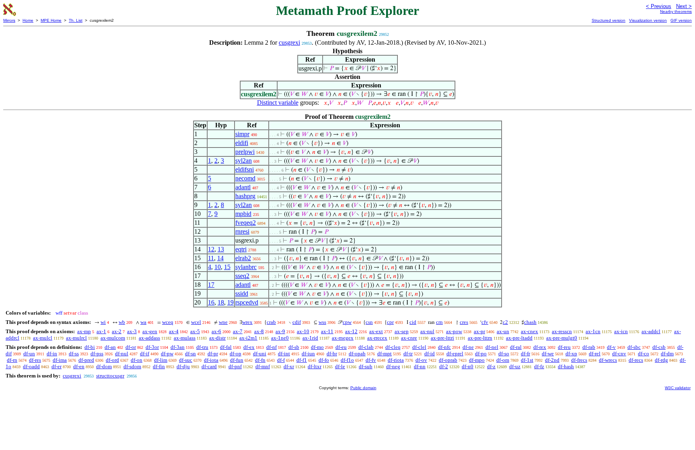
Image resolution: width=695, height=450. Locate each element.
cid (412, 322)
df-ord (112, 360)
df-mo (317, 347)
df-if (144, 353)
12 (211, 249)
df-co (643, 353)
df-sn (190, 353)
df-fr (525, 353)
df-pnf (235, 366)
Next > (684, 6)
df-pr (213, 353)
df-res (35, 360)
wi (103, 322)
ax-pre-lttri (442, 338)
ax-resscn (562, 331)
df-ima (60, 360)
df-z (491, 366)
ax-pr (479, 331)
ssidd (241, 293)
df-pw (167, 353)
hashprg (245, 196)
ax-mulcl (42, 338)
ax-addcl (651, 331)
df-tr (408, 353)
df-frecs (579, 360)
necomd (245, 178)
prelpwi (245, 151)
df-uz (514, 366)
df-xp (571, 353)
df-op (235, 353)
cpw (347, 322)
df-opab (357, 353)
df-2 (443, 366)
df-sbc (634, 347)
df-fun (236, 360)
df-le (340, 366)
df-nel (491, 347)
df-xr (289, 366)
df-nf (271, 347)
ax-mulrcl (76, 338)
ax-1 (101, 331)
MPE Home (51, 20)
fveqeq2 (245, 222)
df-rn (12, 360)
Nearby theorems (676, 11)
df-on (136, 360)
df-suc (185, 360)
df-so (503, 353)
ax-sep (402, 331)
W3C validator (678, 388)
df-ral (516, 347)
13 (221, 249)
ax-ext (376, 331)
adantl (243, 187)
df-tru (202, 347)
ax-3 (132, 331)
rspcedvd (246, 302)
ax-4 (174, 331)
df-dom (104, 366)
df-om (502, 360)
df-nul (121, 353)
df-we (548, 353)
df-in (52, 353)
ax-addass (149, 338)
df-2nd (552, 360)
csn (369, 322)
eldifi (241, 142)
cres (464, 322)
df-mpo (477, 360)
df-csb (659, 347)
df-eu (341, 347)
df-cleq (393, 347)
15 (227, 266)
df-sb (293, 347)
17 (211, 284)
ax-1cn (593, 331)
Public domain (363, 388)
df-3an (178, 347)
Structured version (608, 20)
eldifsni (244, 169)
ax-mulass (184, 338)
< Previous (658, 6)
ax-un (503, 331)
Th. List (75, 20)
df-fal (226, 347)
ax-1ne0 (280, 338)
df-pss (96, 353)
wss (322, 322)
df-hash (566, 366)
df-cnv (619, 353)
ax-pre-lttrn (480, 338)
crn (439, 322)
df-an (110, 347)
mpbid (243, 213)
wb (122, 322)
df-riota (396, 360)
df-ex (249, 347)
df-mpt (384, 353)
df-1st (527, 360)
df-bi (89, 347)
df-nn (420, 366)
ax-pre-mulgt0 (561, 338)
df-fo (324, 360)
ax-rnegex (343, 338)
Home (28, 20)
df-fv (371, 360)
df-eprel (454, 353)
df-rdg (661, 360)
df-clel (419, 347)
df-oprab (448, 360)
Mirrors (9, 20)
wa (143, 322)
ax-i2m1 (248, 338)
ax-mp (84, 331)
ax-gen (149, 331)
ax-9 (280, 331)
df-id (429, 353)
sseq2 (242, 275)
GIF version (681, 20)
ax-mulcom (113, 338)
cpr (390, 322)
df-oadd (31, 366)
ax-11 (327, 331)
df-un (29, 353)
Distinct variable (277, 102)
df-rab (588, 347)
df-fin (159, 366)
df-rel (594, 353)
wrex (247, 322)
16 (211, 302)
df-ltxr (314, 366)
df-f (281, 360)
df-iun (308, 353)
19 (230, 302)
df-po (481, 353)
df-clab (366, 347)
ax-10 (303, 331)
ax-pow (454, 331)
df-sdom (132, 366)
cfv (484, 322)
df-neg (393, 366)
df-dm (667, 353)
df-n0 (467, 366)
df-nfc (444, 347)
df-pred (86, 360)
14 (220, 258)
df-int (284, 353)
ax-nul (427, 331)
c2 (505, 322)
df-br (332, 353)
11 (211, 258)
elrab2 (243, 258)
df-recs (636, 360)
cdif (296, 322)
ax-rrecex (377, 338)
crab (271, 322)
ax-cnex (529, 331)
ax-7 (238, 331)
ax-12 (351, 331)
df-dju (183, 366)
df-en (78, 366)
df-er (56, 366)
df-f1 (301, 360)
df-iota (211, 360)
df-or (130, 347)
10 (217, 266)
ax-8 (259, 331)
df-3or (152, 347)
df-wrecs (608, 360)
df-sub (365, 366)
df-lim (160, 360)
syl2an (243, 160)
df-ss (74, 353)
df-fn (260, 360)
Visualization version (648, 20)
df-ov (421, 360)
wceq (167, 322)
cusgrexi (289, 42)
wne (223, 322)
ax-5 (195, 331)
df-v (611, 347)
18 (221, 302)
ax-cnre (409, 338)
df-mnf (262, 366)
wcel (196, 322)
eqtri (241, 249)
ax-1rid (310, 338)
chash (530, 322)
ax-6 (216, 331)
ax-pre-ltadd (519, 338)
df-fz (539, 366)
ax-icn (621, 331)
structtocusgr (110, 376)
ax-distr (217, 338)
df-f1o (347, 360)
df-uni (259, 353)
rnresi (242, 231)
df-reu (564, 347)
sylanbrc (246, 266)
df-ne (468, 347)
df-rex (539, 347)
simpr (242, 134)
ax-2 (116, 331)
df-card (209, 366)
